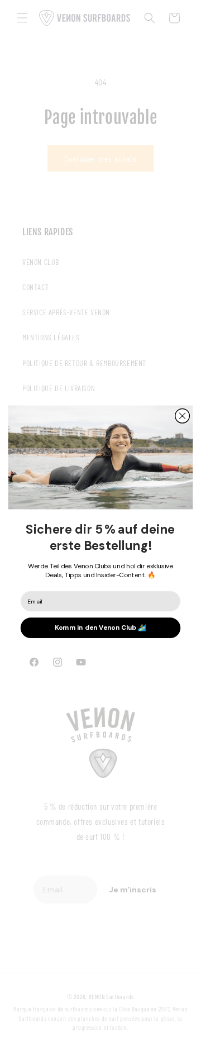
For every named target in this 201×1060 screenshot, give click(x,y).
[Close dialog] (182, 415)
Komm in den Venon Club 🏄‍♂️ (100, 628)
